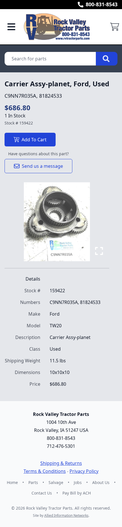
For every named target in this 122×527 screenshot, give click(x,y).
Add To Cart (34, 139)
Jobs (78, 482)
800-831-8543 (101, 4)
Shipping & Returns (61, 463)
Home (12, 482)
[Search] (106, 59)
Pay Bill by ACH (76, 493)
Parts (33, 482)
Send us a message (42, 166)
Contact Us (41, 493)
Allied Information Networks (66, 515)
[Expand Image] (99, 251)
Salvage (56, 482)
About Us (101, 482)
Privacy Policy (84, 471)
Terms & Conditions (45, 471)
